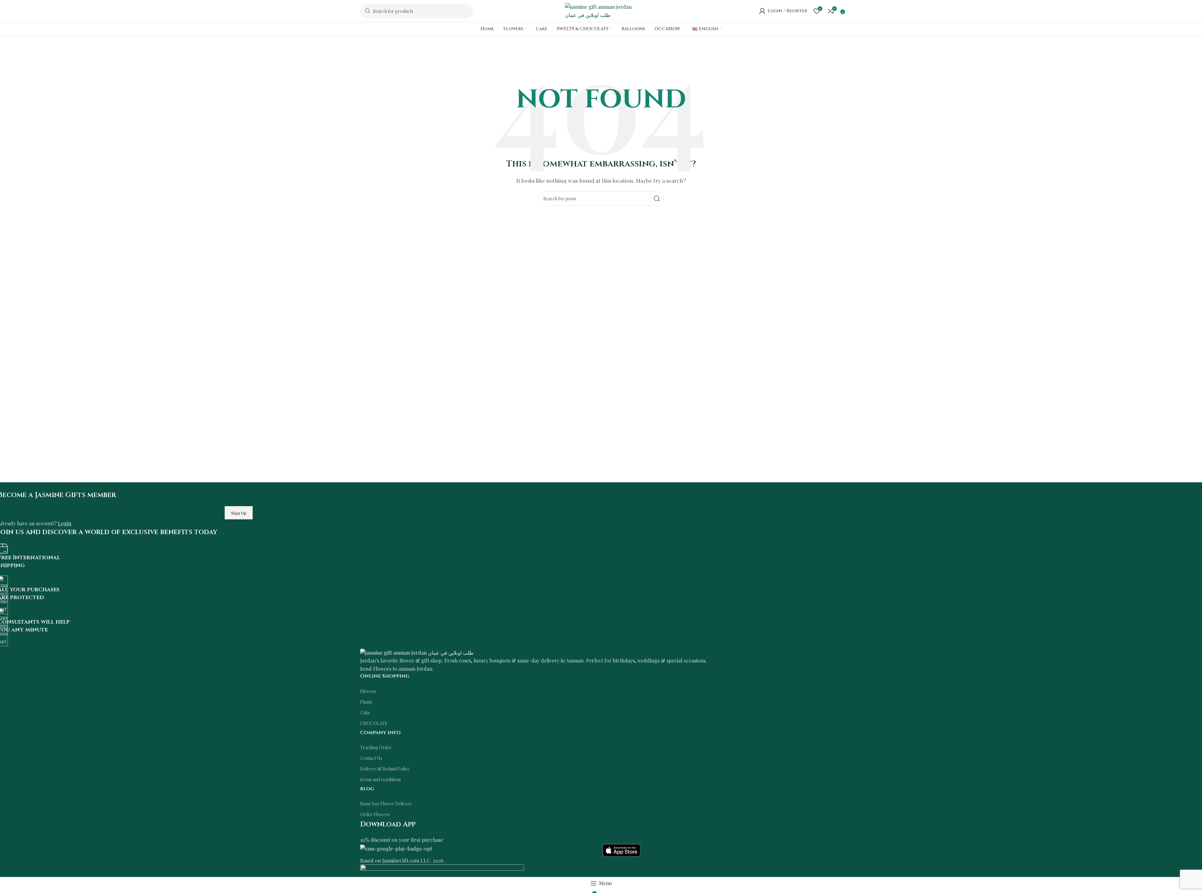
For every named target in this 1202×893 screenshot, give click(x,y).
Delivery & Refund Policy (384, 769)
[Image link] (417, 652)
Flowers (368, 691)
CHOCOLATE (373, 723)
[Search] (657, 198)
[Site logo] (601, 10)
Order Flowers (375, 814)
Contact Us (371, 758)
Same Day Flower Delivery (386, 804)
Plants (366, 702)
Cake (365, 713)
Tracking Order (376, 747)
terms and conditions (380, 779)
